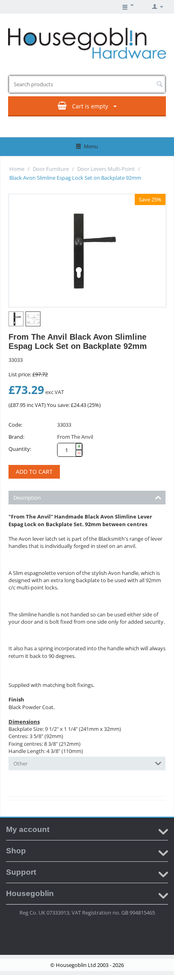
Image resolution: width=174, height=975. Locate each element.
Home (16, 168)
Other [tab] (20, 763)
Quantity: (19, 448)
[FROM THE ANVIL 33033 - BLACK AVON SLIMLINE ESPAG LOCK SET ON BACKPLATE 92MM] (87, 250)
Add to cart (34, 471)
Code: (15, 424)
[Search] (159, 84)
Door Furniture (51, 168)
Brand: (16, 436)
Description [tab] (27, 497)
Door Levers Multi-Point (106, 168)
